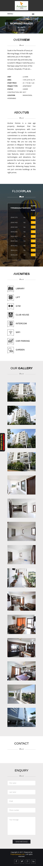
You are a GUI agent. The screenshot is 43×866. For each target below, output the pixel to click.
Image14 (21, 693)
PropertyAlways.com (18, 854)
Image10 (21, 600)
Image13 (21, 669)
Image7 (21, 530)
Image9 (21, 577)
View (34, 218)
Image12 (21, 646)
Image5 (21, 483)
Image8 (21, 553)
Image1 (21, 391)
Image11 (21, 623)
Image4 (21, 460)
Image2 (21, 414)
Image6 (21, 507)
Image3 (21, 437)
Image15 (21, 716)
